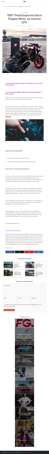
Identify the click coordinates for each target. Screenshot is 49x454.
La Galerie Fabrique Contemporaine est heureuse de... (24, 374)
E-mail (19, 298)
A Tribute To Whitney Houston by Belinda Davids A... (24, 400)
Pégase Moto (9, 248)
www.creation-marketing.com (25, 452)
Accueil (5, 6)
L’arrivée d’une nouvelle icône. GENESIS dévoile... (18, 273)
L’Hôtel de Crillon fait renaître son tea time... (24, 427)
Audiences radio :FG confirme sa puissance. (24, 323)
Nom (5, 298)
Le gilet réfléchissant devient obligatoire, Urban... (24, 360)
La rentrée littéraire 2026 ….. (24, 334)
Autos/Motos (24, 12)
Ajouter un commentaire (28, 25)
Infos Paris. (24, 440)
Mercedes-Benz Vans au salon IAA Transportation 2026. (39, 274)
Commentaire (7, 285)
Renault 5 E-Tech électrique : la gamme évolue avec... (39, 266)
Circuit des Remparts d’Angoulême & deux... (17, 266)
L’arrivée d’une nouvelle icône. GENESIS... (24, 413)
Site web (33, 298)
